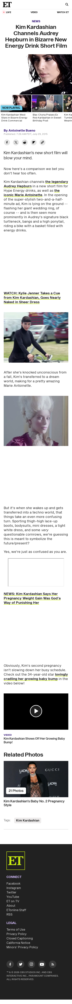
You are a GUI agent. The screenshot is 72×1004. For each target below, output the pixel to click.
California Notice (18, 943)
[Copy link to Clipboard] (42, 143)
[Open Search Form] (66, 5)
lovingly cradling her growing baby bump (36, 676)
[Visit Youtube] (42, 964)
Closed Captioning (19, 938)
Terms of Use (15, 929)
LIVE (8, 12)
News (36, 21)
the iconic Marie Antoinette (32, 193)
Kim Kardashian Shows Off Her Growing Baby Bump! (34, 740)
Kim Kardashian (27, 820)
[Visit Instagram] (31, 965)
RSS (9, 914)
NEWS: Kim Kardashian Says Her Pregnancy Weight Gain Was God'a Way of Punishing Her (32, 598)
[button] (36, 711)
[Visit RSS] (52, 965)
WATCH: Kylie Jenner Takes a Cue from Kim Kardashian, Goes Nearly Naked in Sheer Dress (32, 298)
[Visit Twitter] (20, 965)
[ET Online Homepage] (8, 4)
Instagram (13, 888)
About (10, 906)
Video (34, 12)
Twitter (11, 892)
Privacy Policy (16, 934)
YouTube (12, 897)
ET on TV (12, 901)
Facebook (13, 883)
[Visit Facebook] (10, 965)
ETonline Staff (16, 910)
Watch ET (63, 12)
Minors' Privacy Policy (22, 947)
